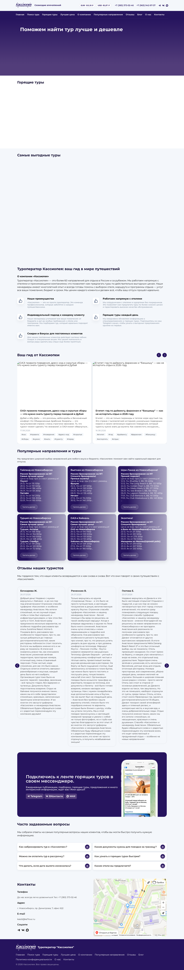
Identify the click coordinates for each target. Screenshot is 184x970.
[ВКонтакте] (163, 5)
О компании (84, 14)
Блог (139, 14)
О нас (148, 14)
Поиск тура (33, 14)
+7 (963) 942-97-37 (146, 5)
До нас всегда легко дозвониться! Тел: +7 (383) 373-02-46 (47, 897)
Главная (20, 14)
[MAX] (167, 5)
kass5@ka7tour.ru (26, 919)
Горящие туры (49, 14)
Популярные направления (108, 14)
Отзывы (130, 14)
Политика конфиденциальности (34, 959)
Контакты (159, 14)
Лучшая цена (67, 14)
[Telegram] (159, 5)
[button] (159, 355)
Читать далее (29, 507)
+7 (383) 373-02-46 (124, 5)
